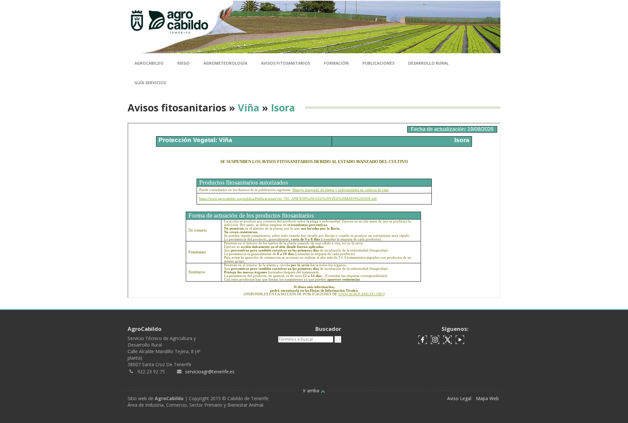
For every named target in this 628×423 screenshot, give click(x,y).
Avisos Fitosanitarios (285, 63)
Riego (183, 63)
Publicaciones (378, 63)
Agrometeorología (225, 63)
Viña (248, 107)
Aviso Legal (459, 398)
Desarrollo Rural (428, 63)
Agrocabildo (149, 63)
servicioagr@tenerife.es (210, 371)
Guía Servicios (150, 83)
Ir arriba (312, 390)
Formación (336, 63)
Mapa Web (487, 398)
